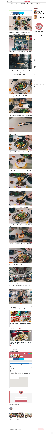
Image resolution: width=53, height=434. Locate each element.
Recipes (37, 3)
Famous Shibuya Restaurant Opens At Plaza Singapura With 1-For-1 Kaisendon (40, 13)
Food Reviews (12, 3)
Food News (27, 3)
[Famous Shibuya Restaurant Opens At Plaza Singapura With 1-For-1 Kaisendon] (35, 13)
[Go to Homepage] (26, 1)
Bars (34, 39)
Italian (34, 67)
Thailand (34, 89)
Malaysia (35, 75)
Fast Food (35, 52)
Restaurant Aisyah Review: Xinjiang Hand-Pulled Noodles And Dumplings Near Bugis (20, 418)
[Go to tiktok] (13, 1)
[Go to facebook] (8, 1)
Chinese (34, 46)
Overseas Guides (32, 3)
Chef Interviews (35, 45)
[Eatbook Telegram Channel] (29, 353)
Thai (34, 88)
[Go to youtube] (11, 1)
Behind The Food (22, 3)
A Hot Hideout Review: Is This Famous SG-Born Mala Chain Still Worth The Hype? (12, 418)
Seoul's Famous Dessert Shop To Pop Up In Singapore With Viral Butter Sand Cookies (40, 11)
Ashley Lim (14, 407)
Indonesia (35, 66)
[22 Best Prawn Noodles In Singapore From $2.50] (35, 16)
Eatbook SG (27, 355)
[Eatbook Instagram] (27, 353)
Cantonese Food (12, 404)
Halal (34, 60)
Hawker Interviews (36, 61)
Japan (34, 68)
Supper (34, 86)
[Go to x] (7, 1)
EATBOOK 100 (40, 3)
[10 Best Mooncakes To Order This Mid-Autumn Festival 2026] (35, 8)
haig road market (17, 404)
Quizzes (34, 80)
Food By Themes (35, 54)
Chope (34, 47)
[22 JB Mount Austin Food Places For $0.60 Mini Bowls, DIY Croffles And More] (35, 18)
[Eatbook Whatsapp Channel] (31, 353)
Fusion (34, 59)
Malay (34, 74)
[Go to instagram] (10, 1)
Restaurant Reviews (36, 82)
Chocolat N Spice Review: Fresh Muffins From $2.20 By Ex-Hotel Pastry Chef (28, 418)
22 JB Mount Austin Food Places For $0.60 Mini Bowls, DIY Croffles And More (40, 18)
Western (34, 93)
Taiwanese (35, 87)
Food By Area (35, 53)
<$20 (10, 404)
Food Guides (17, 3)
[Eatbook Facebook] (25, 353)
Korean (34, 73)
